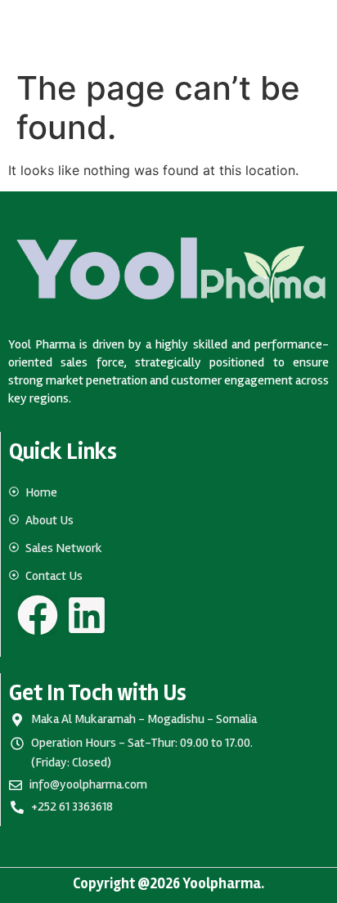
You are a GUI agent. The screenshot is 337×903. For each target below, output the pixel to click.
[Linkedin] (86, 615)
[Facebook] (37, 615)
